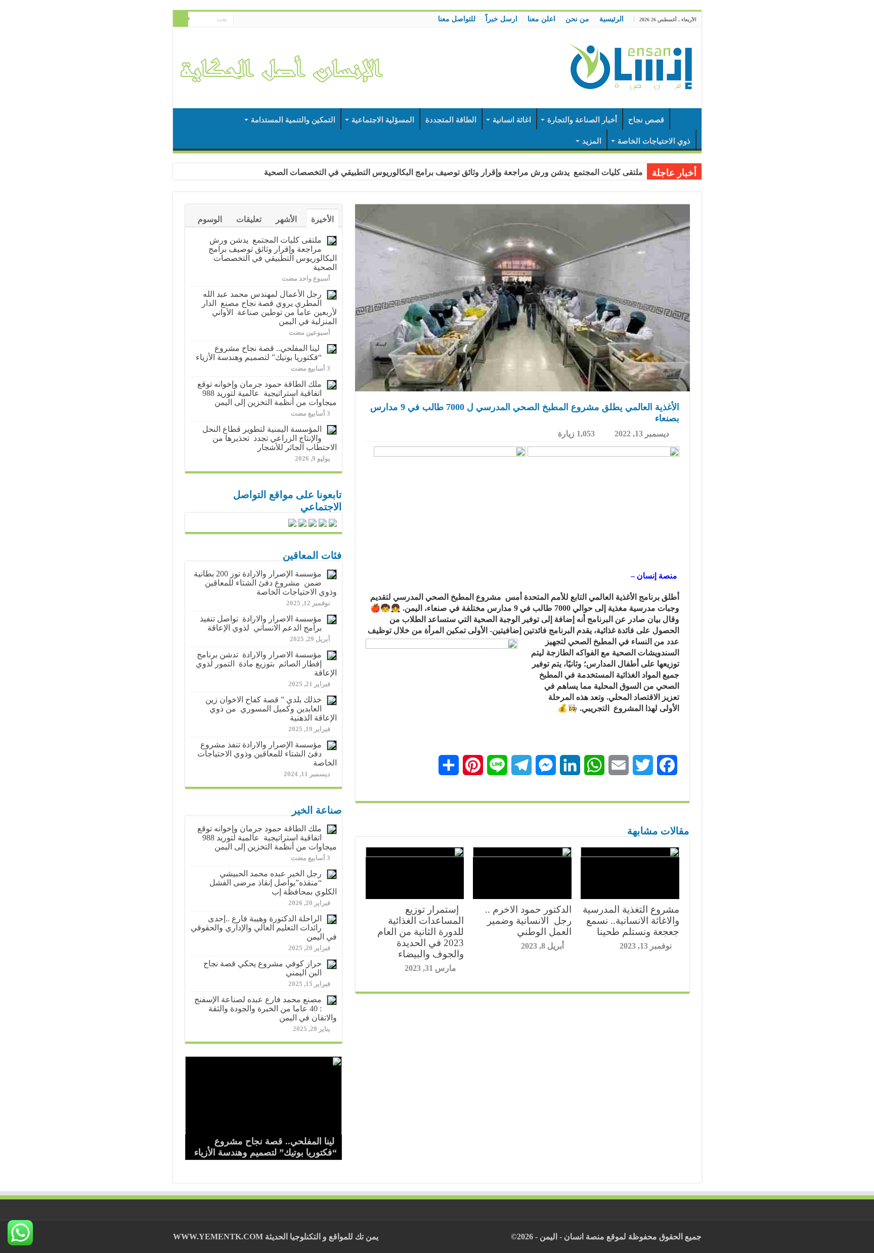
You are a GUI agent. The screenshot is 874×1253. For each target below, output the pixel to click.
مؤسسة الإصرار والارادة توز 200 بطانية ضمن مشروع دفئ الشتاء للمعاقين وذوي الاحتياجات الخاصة (265, 582)
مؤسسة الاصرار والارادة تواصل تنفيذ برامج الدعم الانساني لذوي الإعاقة (261, 623)
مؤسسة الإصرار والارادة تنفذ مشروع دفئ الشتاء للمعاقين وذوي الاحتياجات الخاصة (267, 753)
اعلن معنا (541, 19)
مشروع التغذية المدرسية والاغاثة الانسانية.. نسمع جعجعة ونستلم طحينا (631, 920)
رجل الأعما (625, 172)
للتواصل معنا (456, 19)
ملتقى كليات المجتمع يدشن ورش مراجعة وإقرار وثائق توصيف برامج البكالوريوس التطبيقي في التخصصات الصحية (272, 254)
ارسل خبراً (501, 19)
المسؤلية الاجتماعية (383, 120)
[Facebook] (260, 20)
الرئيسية (611, 19)
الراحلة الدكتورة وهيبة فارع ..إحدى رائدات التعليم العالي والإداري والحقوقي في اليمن (264, 927)
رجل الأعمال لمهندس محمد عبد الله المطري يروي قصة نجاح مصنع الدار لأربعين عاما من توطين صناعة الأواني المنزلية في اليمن (269, 308)
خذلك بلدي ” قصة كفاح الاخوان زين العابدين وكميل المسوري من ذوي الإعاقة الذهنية (271, 708)
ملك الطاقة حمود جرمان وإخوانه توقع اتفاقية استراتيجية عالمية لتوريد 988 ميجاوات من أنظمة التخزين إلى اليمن (267, 393)
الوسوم (210, 219)
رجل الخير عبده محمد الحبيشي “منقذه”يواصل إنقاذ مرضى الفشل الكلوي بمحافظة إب (273, 882)
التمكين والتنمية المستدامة (293, 120)
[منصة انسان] (630, 66)
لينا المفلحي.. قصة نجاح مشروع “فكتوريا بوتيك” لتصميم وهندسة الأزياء (259, 353)
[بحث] (180, 19)
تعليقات (248, 219)
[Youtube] (241, 20)
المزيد (591, 141)
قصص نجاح (646, 120)
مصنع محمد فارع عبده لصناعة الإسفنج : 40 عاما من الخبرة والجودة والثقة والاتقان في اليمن (264, 1008)
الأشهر (286, 219)
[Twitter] (250, 20)
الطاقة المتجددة (450, 120)
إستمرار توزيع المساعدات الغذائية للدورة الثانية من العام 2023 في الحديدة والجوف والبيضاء (420, 931)
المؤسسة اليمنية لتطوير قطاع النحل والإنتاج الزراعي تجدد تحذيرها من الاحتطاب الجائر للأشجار (269, 438)
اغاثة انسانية (512, 120)
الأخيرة (322, 219)
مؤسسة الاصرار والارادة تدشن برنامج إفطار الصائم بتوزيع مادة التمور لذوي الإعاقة (266, 663)
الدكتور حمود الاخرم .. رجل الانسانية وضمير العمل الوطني (527, 920)
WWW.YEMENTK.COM (218, 1236)
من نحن (577, 19)
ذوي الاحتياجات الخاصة (654, 141)
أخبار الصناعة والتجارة (582, 120)
